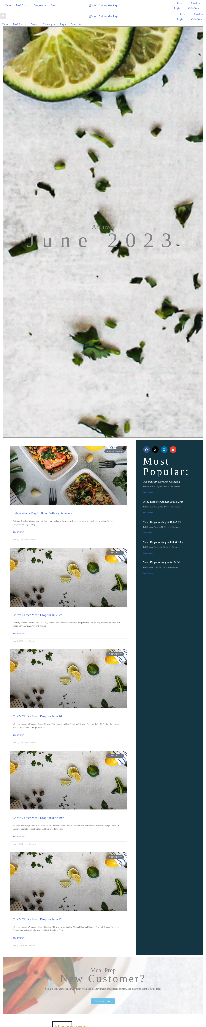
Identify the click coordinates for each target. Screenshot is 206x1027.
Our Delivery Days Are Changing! (162, 481)
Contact (54, 5)
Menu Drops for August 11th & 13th (163, 542)
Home (8, 5)
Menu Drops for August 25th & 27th (163, 501)
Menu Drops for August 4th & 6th (161, 562)
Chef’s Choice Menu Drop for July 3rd (37, 615)
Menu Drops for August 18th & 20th (163, 521)
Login (177, 8)
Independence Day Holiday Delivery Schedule (42, 513)
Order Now (193, 8)
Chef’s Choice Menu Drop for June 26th (38, 716)
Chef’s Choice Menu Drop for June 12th (38, 919)
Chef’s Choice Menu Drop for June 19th (38, 818)
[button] (27, 5)
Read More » (19, 532)
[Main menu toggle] (3, 16)
